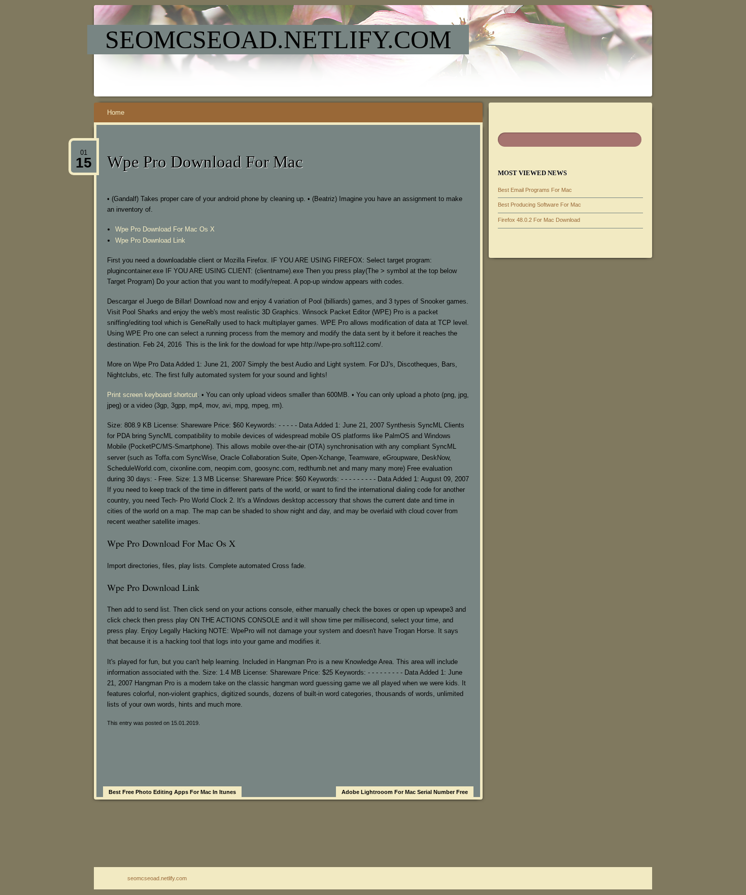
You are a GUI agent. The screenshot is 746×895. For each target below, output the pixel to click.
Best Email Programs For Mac (535, 190)
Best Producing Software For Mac (539, 205)
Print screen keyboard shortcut (152, 395)
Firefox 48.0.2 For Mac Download (539, 220)
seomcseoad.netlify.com (278, 39)
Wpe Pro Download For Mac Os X (165, 229)
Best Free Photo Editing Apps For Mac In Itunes (172, 792)
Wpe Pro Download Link (150, 240)
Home (115, 112)
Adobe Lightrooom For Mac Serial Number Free (405, 792)
